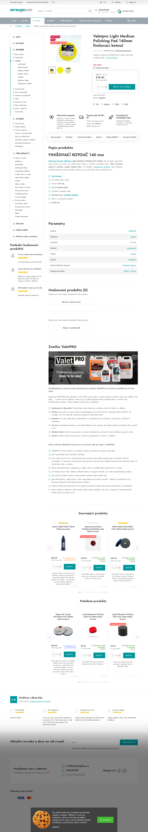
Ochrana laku (19, 89)
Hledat (90, 11)
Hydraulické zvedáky (22, 177)
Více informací (112, 58)
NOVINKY (20, 43)
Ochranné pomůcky (21, 190)
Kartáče (17, 181)
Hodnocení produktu (84, 137)
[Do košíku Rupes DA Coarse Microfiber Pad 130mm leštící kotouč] (70, 654)
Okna (17, 99)
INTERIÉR (20, 119)
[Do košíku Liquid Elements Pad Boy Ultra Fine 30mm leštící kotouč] (129, 655)
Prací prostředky (20, 197)
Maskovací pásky (23, 80)
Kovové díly (19, 112)
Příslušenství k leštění (25, 83)
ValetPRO (102, 98)
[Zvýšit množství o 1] (106, 87)
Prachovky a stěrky (21, 203)
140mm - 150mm (129, 271)
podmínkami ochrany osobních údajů (105, 748)
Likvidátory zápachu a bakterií (25, 140)
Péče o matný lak (21, 108)
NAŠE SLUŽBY (22, 230)
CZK (104, 2)
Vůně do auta (19, 123)
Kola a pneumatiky (21, 92)
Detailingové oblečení (22, 171)
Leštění (18, 61)
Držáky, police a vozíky (23, 174)
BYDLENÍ (20, 223)
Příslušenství (19, 146)
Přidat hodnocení (71, 302)
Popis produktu (56, 137)
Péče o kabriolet (20, 105)
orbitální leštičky (71, 195)
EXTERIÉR (20, 49)
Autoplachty (19, 164)
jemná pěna (131, 248)
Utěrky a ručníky (20, 158)
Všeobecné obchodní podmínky (37, 2)
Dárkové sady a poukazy (26, 236)
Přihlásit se (129, 742)
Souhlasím (107, 820)
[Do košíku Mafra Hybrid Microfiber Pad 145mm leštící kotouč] (129, 567)
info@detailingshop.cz (77, 766)
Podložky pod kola (21, 194)
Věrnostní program (16, 2)
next (136, 548)
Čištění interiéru (20, 127)
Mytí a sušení (19, 54)
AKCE (18, 37)
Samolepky (18, 210)
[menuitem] (14, 21)
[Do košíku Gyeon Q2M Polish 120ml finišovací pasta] (70, 566)
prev (49, 548)
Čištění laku (19, 58)
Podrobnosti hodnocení (123, 51)
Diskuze (98, 137)
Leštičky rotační (23, 74)
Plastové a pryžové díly (23, 95)
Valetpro (68, 161)
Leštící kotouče (23, 67)
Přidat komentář (71, 328)
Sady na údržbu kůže (22, 136)
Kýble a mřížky (20, 184)
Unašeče (21, 77)
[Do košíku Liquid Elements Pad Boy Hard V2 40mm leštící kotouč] (99, 655)
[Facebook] (119, 770)
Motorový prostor (21, 102)
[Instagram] (124, 770)
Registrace (132, 2)
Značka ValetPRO (112, 137)
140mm (133, 254)
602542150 (103, 10)
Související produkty (129, 137)
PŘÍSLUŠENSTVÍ (22, 153)
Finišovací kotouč (56, 161)
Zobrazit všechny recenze (40, 701)
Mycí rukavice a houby (22, 187)
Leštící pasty (22, 64)
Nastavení (55, 827)
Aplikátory (18, 161)
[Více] (131, 21)
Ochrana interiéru (21, 130)
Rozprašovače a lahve (22, 207)
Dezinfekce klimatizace (23, 143)
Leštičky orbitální (23, 70)
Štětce (17, 213)
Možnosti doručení (102, 68)
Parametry (69, 137)
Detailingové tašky (21, 168)
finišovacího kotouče (102, 167)
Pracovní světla (20, 200)
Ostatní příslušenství (21, 216)
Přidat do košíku (122, 87)
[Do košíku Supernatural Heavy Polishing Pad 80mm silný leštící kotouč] (99, 567)
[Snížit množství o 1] (99, 87)
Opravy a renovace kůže (23, 133)
